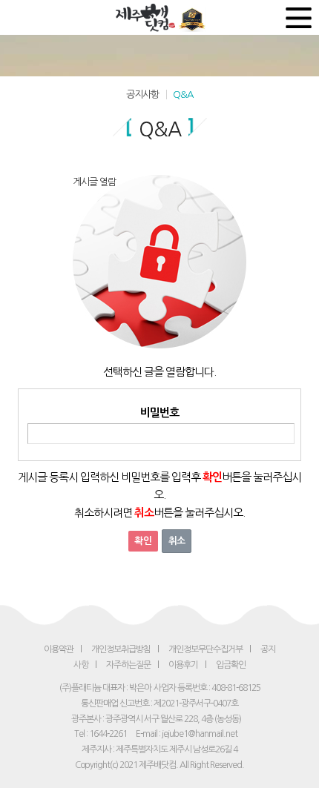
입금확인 (231, 664)
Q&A (183, 94)
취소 (176, 541)
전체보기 (299, 18)
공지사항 (142, 94)
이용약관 (58, 649)
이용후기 (183, 664)
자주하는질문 (128, 664)
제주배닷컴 (147, 17)
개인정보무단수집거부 (205, 649)
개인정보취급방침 (121, 649)
